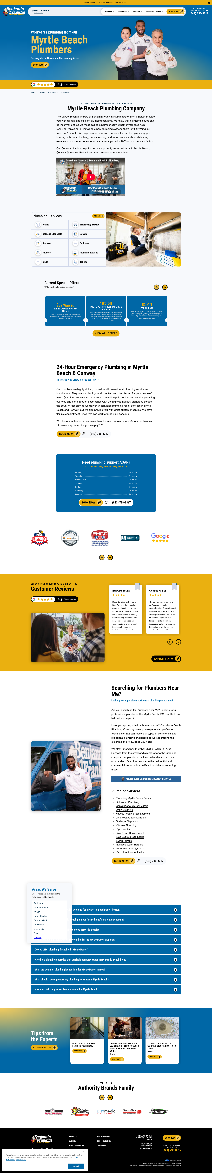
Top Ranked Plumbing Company (108, 2)
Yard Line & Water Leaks (130, 852)
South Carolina (53, 93)
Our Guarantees (102, 1137)
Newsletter (100, 1146)
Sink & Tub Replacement (130, 832)
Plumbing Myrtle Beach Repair (133, 798)
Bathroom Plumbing (127, 802)
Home (32, 93)
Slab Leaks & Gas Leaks (130, 836)
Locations (41, 93)
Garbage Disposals (127, 821)
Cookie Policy (21, 1160)
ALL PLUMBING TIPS (42, 1047)
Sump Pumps (124, 840)
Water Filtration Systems (130, 848)
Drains (112, 1054)
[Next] (165, 287)
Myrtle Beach (65, 93)
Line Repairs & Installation (131, 817)
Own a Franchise (76, 1146)
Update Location (38, 13)
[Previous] (156, 287)
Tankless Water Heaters (129, 844)
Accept (76, 1166)
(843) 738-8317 (199, 13)
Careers (72, 1141)
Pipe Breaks (123, 829)
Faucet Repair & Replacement (133, 813)
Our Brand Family (103, 1141)
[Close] (84, 1151)
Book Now (173, 11)
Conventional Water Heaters (132, 805)
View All (97, 216)
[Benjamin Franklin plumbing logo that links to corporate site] (14, 11)
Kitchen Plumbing (126, 825)
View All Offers (106, 333)
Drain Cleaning (124, 809)
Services (73, 1137)
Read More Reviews (163, 659)
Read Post (78, 1051)
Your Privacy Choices (175, 1160)
